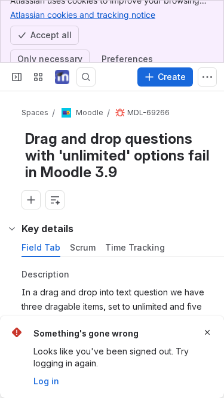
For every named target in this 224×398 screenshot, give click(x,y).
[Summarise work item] (55, 199)
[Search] (86, 77)
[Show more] (207, 77)
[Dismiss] (207, 332)
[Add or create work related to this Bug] (31, 199)
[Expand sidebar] (16, 77)
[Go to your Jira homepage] (62, 77)
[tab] (41, 247)
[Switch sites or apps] (38, 77)
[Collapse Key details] (12, 228)
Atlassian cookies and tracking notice (82, 15)
